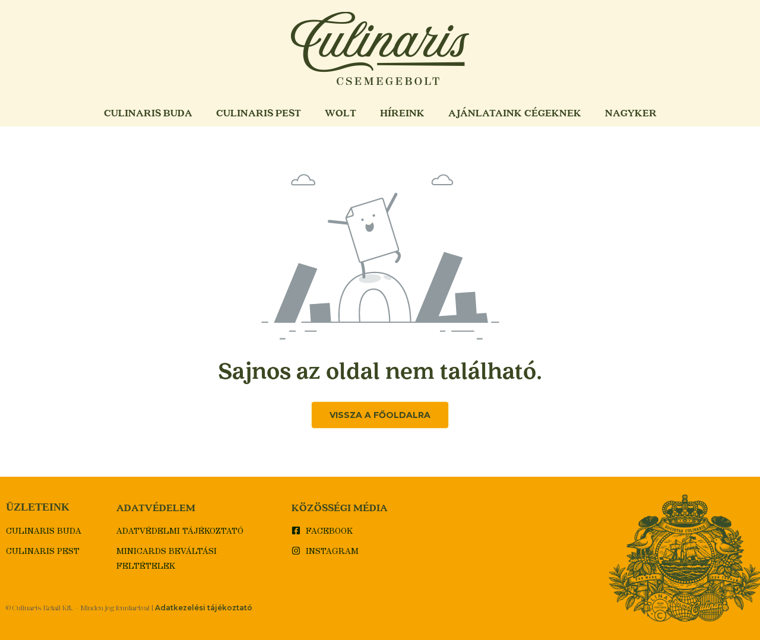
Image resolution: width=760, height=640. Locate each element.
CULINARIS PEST (258, 112)
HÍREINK (402, 112)
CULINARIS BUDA (148, 112)
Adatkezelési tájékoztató (203, 607)
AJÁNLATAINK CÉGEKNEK (514, 112)
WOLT (340, 112)
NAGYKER (631, 112)
